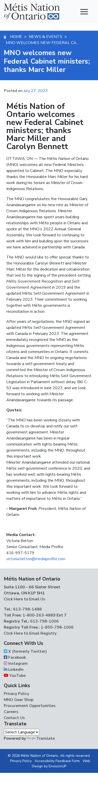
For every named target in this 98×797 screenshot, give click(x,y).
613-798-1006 (44, 621)
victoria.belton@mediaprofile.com (35, 559)
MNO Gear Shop (18, 699)
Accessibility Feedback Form (57, 761)
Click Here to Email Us (24, 599)
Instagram (17, 663)
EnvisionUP (57, 766)
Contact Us (14, 718)
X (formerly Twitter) (27, 651)
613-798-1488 (27, 609)
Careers (11, 712)
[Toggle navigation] (84, 11)
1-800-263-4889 (39, 615)
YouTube (17, 675)
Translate (45, 738)
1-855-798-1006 (57, 627)
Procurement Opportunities (30, 706)
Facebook (16, 657)
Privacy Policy (16, 693)
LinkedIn (15, 669)
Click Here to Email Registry (30, 633)
